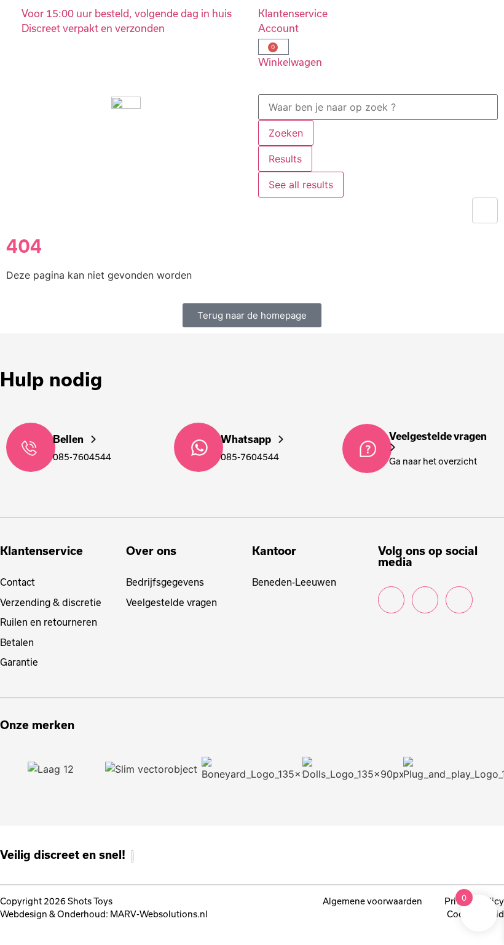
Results (285, 159)
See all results (301, 184)
